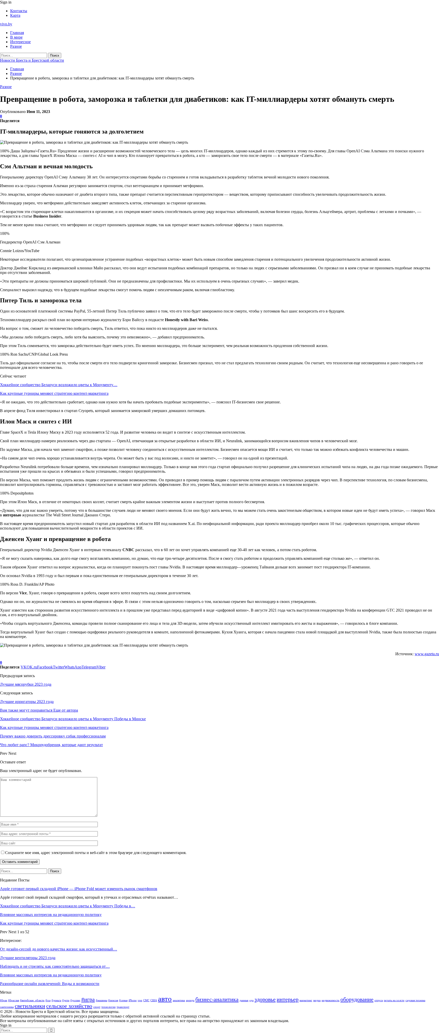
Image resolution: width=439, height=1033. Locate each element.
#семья (123, 1000)
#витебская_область (32, 1000)
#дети (65, 1000)
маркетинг (306, 1000)
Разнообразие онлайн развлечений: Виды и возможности (49, 983)
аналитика (179, 1000)
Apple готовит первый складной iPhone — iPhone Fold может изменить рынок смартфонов (78, 889)
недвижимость (330, 1000)
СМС (146, 1000)
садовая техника (415, 1000)
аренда (190, 1000)
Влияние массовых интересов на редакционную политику (51, 914)
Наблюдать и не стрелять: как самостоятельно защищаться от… (55, 966)
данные (244, 1000)
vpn (140, 1000)
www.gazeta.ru (427, 654)
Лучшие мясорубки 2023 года (25, 684)
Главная (17, 32)
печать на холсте (394, 1000)
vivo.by (6, 24)
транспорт (123, 1007)
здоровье (265, 999)
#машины (101, 1000)
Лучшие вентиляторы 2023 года (27, 958)
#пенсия (113, 1000)
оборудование (356, 999)
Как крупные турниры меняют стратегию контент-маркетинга (54, 393)
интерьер (288, 999)
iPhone (133, 1000)
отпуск (378, 1000)
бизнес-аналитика (217, 999)
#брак (3, 1000)
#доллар (75, 1000)
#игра (88, 999)
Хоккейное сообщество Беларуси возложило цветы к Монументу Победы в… (67, 906)
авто (165, 999)
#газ (48, 1000)
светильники (30, 1006)
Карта (15, 15)
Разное (16, 46)
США (153, 1000)
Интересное (20, 42)
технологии (108, 1007)
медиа (317, 1000)
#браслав (13, 1000)
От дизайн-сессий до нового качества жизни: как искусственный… (58, 949)
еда (251, 1000)
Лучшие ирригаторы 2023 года (27, 701)
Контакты (18, 11)
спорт (96, 1007)
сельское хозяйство (69, 1006)
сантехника (7, 1007)
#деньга (56, 1000)
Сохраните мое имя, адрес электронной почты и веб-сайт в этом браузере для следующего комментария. (95, 852)
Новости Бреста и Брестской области (32, 60)
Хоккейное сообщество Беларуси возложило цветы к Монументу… (58, 385)
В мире (16, 37)
